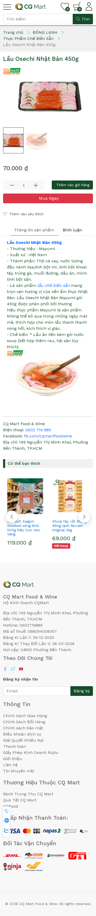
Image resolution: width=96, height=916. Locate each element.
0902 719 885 (38, 429)
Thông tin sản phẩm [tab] (34, 230)
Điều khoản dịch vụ (22, 734)
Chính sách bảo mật (23, 728)
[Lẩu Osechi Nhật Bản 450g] (48, 96)
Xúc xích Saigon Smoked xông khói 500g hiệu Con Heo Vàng (23, 527)
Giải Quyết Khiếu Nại (23, 740)
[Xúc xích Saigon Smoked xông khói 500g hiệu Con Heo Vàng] (25, 496)
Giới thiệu (12, 758)
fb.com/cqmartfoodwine (48, 436)
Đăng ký (82, 690)
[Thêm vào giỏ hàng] (34, 512)
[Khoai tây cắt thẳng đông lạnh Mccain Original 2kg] (70, 496)
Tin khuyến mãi (18, 770)
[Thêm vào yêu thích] (16, 512)
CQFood (10, 806)
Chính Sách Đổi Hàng (24, 721)
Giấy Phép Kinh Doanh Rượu (30, 752)
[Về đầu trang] (82, 884)
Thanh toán (14, 746)
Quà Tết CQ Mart (19, 800)
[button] (84, 517)
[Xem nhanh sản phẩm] (25, 512)
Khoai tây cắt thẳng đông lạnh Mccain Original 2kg (69, 525)
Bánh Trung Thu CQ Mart (28, 793)
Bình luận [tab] (72, 230)
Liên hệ (10, 764)
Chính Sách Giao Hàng (25, 715)
